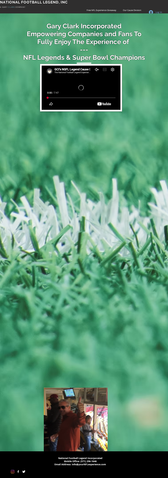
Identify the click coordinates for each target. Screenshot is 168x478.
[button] (103, 447)
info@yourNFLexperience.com (89, 464)
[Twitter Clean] (24, 471)
